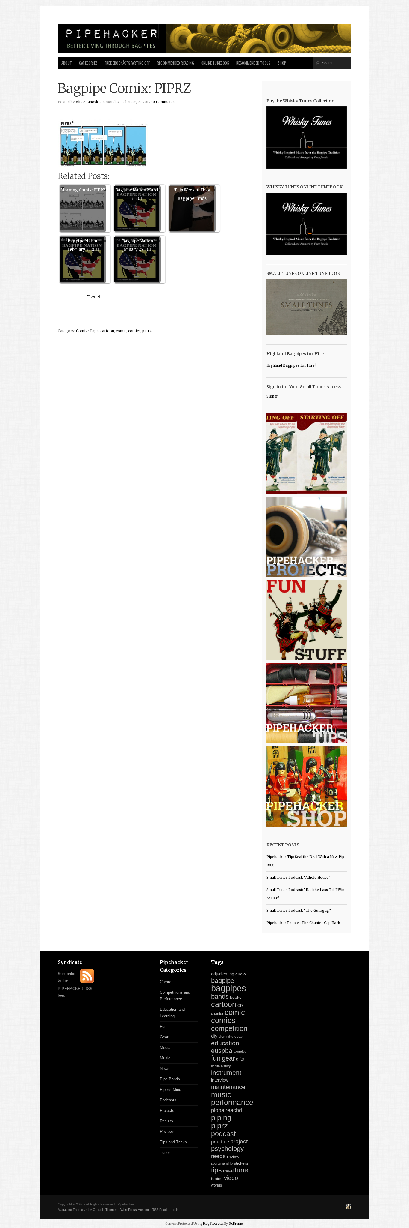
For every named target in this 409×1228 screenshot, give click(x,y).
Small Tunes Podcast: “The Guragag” (298, 910)
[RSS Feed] (87, 982)
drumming (226, 1036)
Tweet (94, 296)
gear (228, 1058)
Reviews (167, 1131)
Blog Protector (213, 1224)
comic (121, 331)
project (239, 1141)
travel (228, 1171)
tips (216, 1170)
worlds (216, 1185)
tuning (217, 1178)
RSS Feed (159, 1209)
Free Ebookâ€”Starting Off (127, 63)
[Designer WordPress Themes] (348, 1207)
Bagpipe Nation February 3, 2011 (83, 245)
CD (240, 1006)
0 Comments (164, 102)
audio (240, 974)
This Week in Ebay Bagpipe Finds (192, 194)
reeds (218, 1156)
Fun (163, 1026)
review (233, 1156)
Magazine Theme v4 (72, 1209)
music (221, 1094)
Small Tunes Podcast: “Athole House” (298, 877)
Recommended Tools (253, 63)
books (235, 997)
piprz (146, 331)
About (66, 63)
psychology (227, 1148)
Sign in (272, 396)
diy (214, 1036)
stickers (241, 1163)
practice (220, 1142)
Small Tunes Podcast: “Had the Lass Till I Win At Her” (305, 894)
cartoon (107, 331)
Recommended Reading (175, 63)
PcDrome (236, 1224)
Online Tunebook (215, 63)
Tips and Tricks (173, 1142)
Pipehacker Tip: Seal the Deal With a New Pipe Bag (306, 861)
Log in (174, 1209)
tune (241, 1170)
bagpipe (222, 980)
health (215, 1066)
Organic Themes (105, 1209)
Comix (81, 331)
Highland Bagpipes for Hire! (291, 365)
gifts (240, 1058)
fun (216, 1058)
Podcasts (168, 1100)
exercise (240, 1051)
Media (165, 1047)
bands (220, 996)
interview (219, 1080)
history (226, 1066)
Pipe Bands (170, 1079)
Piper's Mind (170, 1089)
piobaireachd (226, 1110)
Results (166, 1121)
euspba (221, 1050)
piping (221, 1117)
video (231, 1178)
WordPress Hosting (134, 1209)
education (225, 1043)
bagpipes (228, 988)
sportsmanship (222, 1163)
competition (229, 1028)
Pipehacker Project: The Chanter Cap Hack (303, 923)
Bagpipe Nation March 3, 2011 (137, 194)
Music (165, 1058)
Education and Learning (172, 1012)
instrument (226, 1072)
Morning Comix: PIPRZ (82, 190)
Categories (88, 63)
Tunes (165, 1152)
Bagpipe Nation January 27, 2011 (137, 245)
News (164, 1068)
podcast (223, 1134)
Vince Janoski (87, 102)
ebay (238, 1036)
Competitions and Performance (175, 995)
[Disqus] (153, 421)
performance (232, 1102)
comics (134, 331)
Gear (164, 1037)
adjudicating (222, 973)
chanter (217, 1014)
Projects (167, 1110)
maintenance (228, 1087)
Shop (282, 63)
